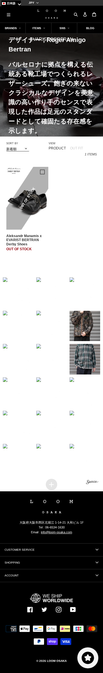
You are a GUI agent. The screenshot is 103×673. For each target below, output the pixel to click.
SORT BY (12, 143)
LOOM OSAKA (57, 660)
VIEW (52, 143)
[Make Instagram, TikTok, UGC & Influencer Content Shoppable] (92, 483)
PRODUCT (57, 148)
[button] (18, 292)
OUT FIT (76, 148)
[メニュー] (8, 14)
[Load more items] (51, 484)
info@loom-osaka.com (56, 532)
